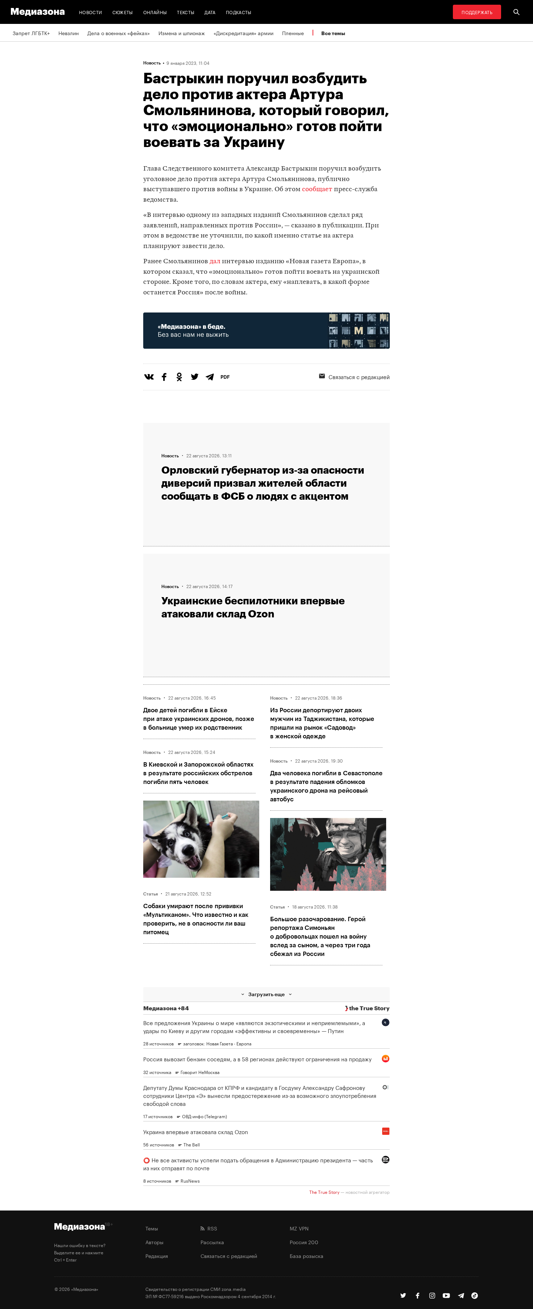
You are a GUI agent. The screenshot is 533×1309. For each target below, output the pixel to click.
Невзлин (68, 33)
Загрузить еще (266, 994)
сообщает (317, 189)
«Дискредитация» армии (243, 33)
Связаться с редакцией (359, 376)
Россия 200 (304, 1242)
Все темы (333, 33)
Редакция (156, 1255)
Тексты (185, 11)
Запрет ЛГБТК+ (31, 33)
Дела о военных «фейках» (118, 33)
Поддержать (477, 11)
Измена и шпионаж (181, 33)
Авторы (154, 1242)
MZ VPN (299, 1228)
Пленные (293, 33)
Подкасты (239, 11)
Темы (151, 1228)
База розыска (306, 1255)
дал (215, 262)
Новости (90, 11)
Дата (209, 11)
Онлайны (155, 11)
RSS (210, 1228)
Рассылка (212, 1242)
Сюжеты (122, 11)
